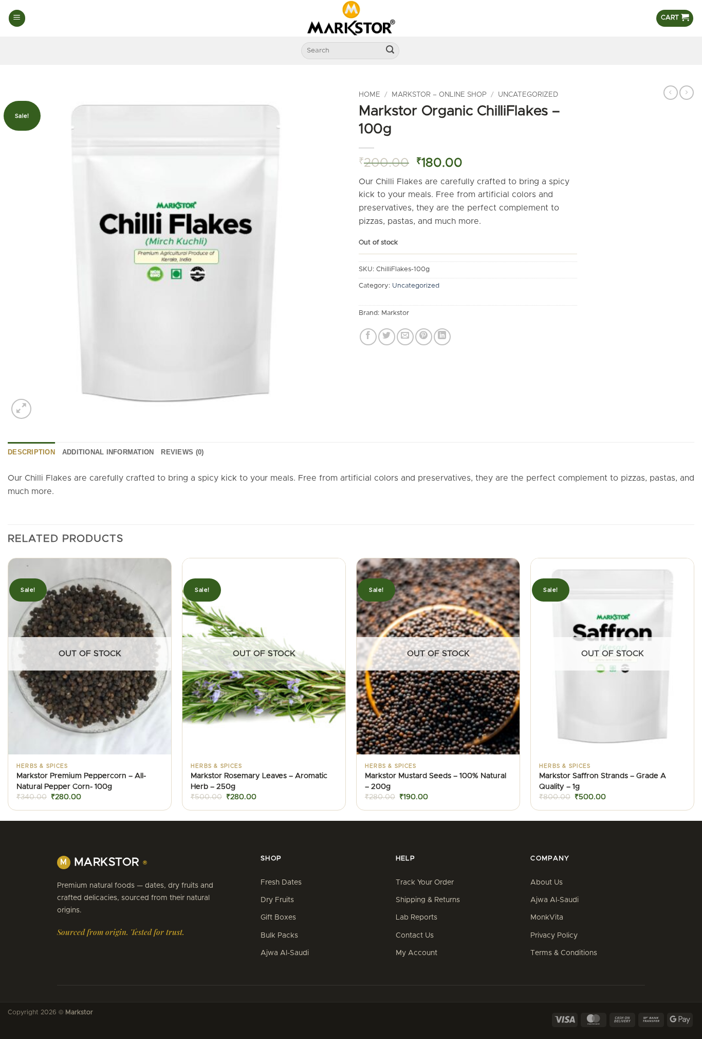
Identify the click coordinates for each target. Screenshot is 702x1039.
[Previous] (8, 688)
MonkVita (546, 917)
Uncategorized (528, 94)
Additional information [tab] (108, 452)
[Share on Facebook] (368, 336)
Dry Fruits (277, 900)
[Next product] (670, 92)
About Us (546, 882)
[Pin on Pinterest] (423, 336)
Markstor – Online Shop (439, 94)
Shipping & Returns (428, 900)
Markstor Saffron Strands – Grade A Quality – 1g (602, 781)
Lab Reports (416, 917)
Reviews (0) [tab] (182, 452)
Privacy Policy (554, 935)
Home (369, 94)
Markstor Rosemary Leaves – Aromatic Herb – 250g (259, 781)
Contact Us (415, 935)
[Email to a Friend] (405, 336)
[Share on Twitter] (386, 336)
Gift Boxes (278, 917)
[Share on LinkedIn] (442, 336)
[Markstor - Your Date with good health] (351, 18)
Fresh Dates (281, 882)
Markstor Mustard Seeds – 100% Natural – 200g (435, 781)
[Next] (693, 688)
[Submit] (390, 51)
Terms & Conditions (563, 953)
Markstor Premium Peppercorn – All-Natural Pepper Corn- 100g (81, 781)
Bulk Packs (279, 935)
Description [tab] (31, 452)
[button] (17, 18)
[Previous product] (686, 92)
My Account (416, 953)
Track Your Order (425, 882)
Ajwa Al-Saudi (285, 953)
